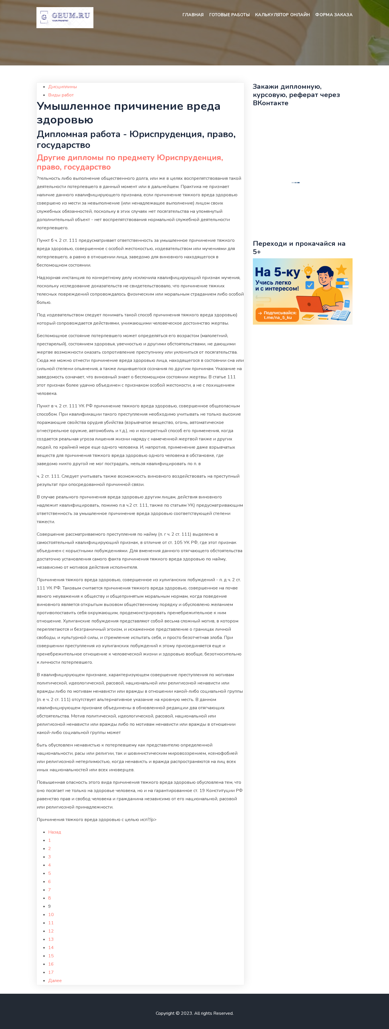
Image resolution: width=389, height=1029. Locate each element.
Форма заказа (334, 15)
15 (51, 956)
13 (51, 939)
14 (51, 948)
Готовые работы (229, 15)
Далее (55, 981)
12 (51, 931)
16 (51, 964)
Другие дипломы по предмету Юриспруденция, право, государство (130, 162)
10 (51, 915)
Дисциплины (62, 87)
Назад (54, 832)
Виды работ (61, 95)
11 (51, 923)
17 (51, 972)
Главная (193, 15)
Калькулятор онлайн (282, 15)
